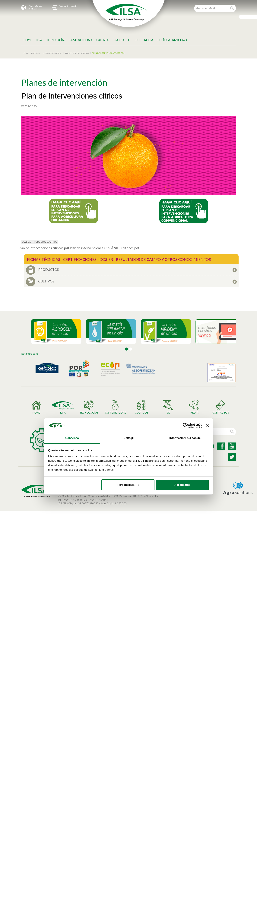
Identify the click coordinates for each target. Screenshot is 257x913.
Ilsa (39, 40)
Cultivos (102, 40)
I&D (137, 40)
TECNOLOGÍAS (55, 40)
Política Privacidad (172, 40)
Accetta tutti (182, 484)
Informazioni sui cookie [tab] (184, 437)
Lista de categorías (52, 53)
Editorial (36, 53)
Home (28, 40)
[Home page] (126, 12)
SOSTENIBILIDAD (81, 40)
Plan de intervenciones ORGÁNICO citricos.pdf (104, 248)
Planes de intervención (77, 53)
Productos (122, 40)
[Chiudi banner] (207, 425)
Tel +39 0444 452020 (70, 499)
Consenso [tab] (72, 437)
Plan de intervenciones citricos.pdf (44, 248)
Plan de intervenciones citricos (108, 53)
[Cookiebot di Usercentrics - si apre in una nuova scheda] (185, 425)
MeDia (148, 40)
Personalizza (125, 484)
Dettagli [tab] (128, 437)
